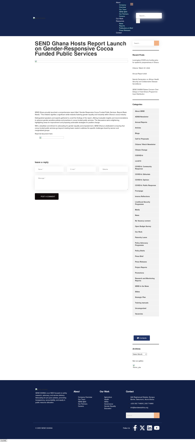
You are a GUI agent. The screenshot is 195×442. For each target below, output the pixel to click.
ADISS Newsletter (141, 116)
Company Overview (122, 6)
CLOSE (3, 440)
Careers (81, 406)
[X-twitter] (142, 428)
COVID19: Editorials (142, 174)
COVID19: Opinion (142, 180)
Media (137, 210)
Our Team (122, 9)
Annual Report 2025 (139, 73)
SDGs (106, 401)
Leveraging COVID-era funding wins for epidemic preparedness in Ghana (145, 61)
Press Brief (139, 256)
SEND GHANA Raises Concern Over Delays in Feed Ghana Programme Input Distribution (145, 91)
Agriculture (108, 397)
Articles (138, 128)
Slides (137, 291)
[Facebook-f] (135, 428)
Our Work (138, 232)
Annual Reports (141, 122)
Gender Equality (110, 406)
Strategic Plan (140, 297)
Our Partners (123, 14)
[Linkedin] (149, 428)
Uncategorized (140, 308)
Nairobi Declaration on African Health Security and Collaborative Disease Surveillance (145, 81)
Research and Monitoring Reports (145, 279)
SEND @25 (123, 11)
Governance (108, 404)
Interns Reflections (142, 196)
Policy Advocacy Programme (141, 244)
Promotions (139, 273)
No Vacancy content (143, 221)
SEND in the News (142, 286)
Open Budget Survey (143, 226)
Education (107, 408)
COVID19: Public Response (145, 185)
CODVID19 (139, 155)
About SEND (140, 111)
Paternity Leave (141, 237)
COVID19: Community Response (143, 167)
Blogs (137, 133)
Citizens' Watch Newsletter (145, 144)
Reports (122, 26)
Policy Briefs (140, 251)
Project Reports (141, 267)
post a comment (48, 196)
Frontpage (139, 191)
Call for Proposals (142, 139)
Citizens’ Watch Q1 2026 (141, 68)
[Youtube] (157, 428)
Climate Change (141, 150)
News (121, 23)
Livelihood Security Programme (142, 203)
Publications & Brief (126, 28)
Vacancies (139, 314)
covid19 (138, 161)
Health (106, 399)
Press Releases (124, 30)
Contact (119, 32)
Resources (120, 21)
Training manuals (141, 303)
